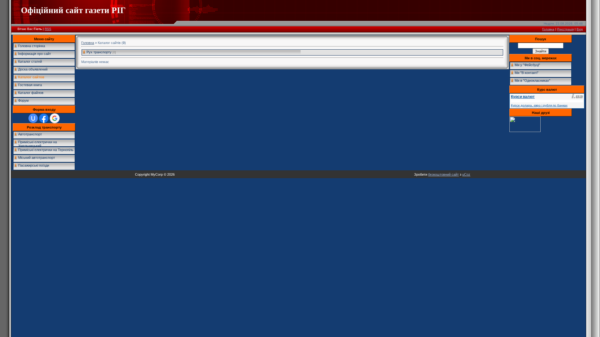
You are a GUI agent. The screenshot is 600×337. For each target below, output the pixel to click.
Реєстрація (565, 29)
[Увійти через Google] (55, 118)
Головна (548, 29)
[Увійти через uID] (33, 118)
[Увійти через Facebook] (43, 118)
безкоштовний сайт (443, 174)
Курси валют (523, 97)
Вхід (580, 29)
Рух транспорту (99, 52)
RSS (48, 29)
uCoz (466, 174)
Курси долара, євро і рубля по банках (539, 105)
